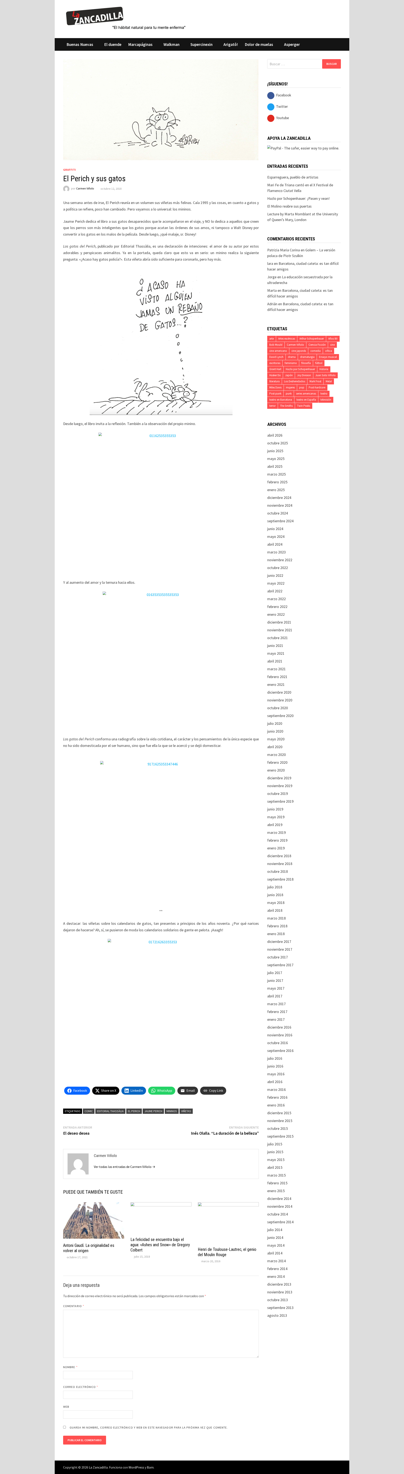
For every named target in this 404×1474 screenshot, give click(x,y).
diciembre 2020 (279, 692)
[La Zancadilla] (126, 17)
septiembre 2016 (280, 1050)
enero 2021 (276, 684)
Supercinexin (201, 44)
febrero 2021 (277, 676)
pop (301, 387)
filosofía (306, 363)
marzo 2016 (276, 1089)
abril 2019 (274, 824)
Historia (323, 369)
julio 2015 (274, 1144)
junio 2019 (275, 809)
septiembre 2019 (280, 801)
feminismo (291, 363)
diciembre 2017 (279, 941)
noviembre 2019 (279, 785)
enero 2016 (276, 1105)
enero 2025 (276, 489)
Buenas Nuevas (79, 44)
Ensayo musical (328, 357)
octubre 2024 (277, 513)
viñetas (186, 1111)
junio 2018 (275, 894)
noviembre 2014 (279, 1206)
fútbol (318, 363)
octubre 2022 (277, 567)
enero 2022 (276, 614)
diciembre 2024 (279, 497)
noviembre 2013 (279, 1292)
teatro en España (306, 399)
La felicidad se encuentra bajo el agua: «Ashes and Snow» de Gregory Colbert (160, 1245)
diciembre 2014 (279, 1198)
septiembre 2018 (280, 879)
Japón (289, 375)
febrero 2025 (277, 482)
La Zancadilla (98, 1467)
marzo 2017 (276, 1003)
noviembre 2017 (279, 949)
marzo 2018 (276, 918)
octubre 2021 (277, 637)
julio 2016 (274, 1058)
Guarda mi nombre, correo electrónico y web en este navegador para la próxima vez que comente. (149, 1427)
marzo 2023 (276, 552)
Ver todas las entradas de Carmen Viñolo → (124, 1167)
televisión (325, 399)
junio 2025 (275, 450)
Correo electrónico (80, 1387)
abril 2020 (274, 746)
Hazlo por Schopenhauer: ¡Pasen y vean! (298, 198)
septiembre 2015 (280, 1136)
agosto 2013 (277, 1315)
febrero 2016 (277, 1097)
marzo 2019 (276, 832)
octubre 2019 (277, 793)
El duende (112, 44)
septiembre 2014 (280, 1221)
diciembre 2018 (279, 855)
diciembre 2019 (279, 778)
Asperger (292, 44)
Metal (329, 381)
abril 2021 (274, 661)
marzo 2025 (276, 474)
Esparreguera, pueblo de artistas (292, 177)
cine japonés (298, 351)
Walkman (171, 44)
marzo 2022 (276, 598)
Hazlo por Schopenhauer (300, 369)
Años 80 (333, 338)
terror (272, 406)
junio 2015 (275, 1151)
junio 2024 (275, 528)
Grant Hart (275, 369)
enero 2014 (276, 1276)
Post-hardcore (317, 387)
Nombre (70, 1367)
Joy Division (304, 375)
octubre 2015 (277, 1128)
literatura (274, 381)
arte (271, 338)
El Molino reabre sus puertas (289, 206)
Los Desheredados (294, 381)
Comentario (73, 1306)
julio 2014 (274, 1229)
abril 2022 (274, 591)
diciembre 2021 (279, 622)
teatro (323, 393)
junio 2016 (275, 1066)
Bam (150, 1467)
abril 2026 (274, 435)
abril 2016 (274, 1081)
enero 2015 (276, 1190)
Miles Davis (275, 387)
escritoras (274, 363)
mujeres (290, 387)
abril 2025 (274, 466)
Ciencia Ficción (317, 345)
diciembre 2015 (279, 1112)
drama (292, 357)
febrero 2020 (277, 762)
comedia (315, 351)
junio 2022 (275, 575)
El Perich (134, 1111)
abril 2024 (274, 544)
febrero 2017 (277, 1011)
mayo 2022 (275, 583)
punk (289, 393)
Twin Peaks (303, 406)
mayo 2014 (275, 1245)
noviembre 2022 (279, 559)
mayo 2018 (275, 902)
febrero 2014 (277, 1268)
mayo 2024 (275, 536)
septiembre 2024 (280, 520)
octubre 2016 (277, 1042)
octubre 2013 (277, 1299)
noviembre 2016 (279, 1035)
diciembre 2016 (279, 1027)
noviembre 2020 (279, 700)
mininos (171, 1111)
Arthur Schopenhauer (311, 338)
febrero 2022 (277, 606)
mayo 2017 (275, 988)
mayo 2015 (275, 1159)
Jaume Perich (153, 1111)
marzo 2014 (276, 1260)
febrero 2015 (277, 1183)
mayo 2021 (275, 653)
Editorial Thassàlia (110, 1111)
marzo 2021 (276, 668)
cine (332, 345)
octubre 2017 (277, 957)
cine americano (278, 351)
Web (66, 1407)
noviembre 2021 (279, 630)
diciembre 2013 (279, 1284)
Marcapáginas (140, 44)
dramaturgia (307, 357)
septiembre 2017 (280, 964)
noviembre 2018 (279, 863)
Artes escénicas (286, 338)
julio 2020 (274, 723)
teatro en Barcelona (280, 399)
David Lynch (276, 357)
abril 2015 (274, 1167)
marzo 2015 (276, 1175)
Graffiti (69, 170)
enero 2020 (276, 770)
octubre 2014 (277, 1214)
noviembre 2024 (279, 505)
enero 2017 (276, 1019)
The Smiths (286, 406)
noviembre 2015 (279, 1120)
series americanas (306, 393)
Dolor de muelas (259, 44)
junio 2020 (275, 731)
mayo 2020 (275, 739)
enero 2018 (276, 933)
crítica (328, 351)
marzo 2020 (276, 754)
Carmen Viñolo (85, 189)
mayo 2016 (275, 1074)
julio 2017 (274, 972)
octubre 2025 (277, 443)
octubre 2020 (277, 707)
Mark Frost (315, 381)
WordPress (136, 1467)
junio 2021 (275, 645)
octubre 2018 (277, 871)
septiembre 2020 (280, 715)
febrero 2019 (277, 840)
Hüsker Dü (275, 375)
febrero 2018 (277, 926)
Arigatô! (230, 44)
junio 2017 (275, 980)
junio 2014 (275, 1237)
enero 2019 (276, 848)
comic (89, 1111)
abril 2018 (274, 910)
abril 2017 (274, 996)
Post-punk (275, 393)
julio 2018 (274, 887)
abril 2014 (274, 1253)
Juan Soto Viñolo (325, 375)
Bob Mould (275, 345)
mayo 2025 (275, 458)
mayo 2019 (275, 816)
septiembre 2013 (280, 1307)
